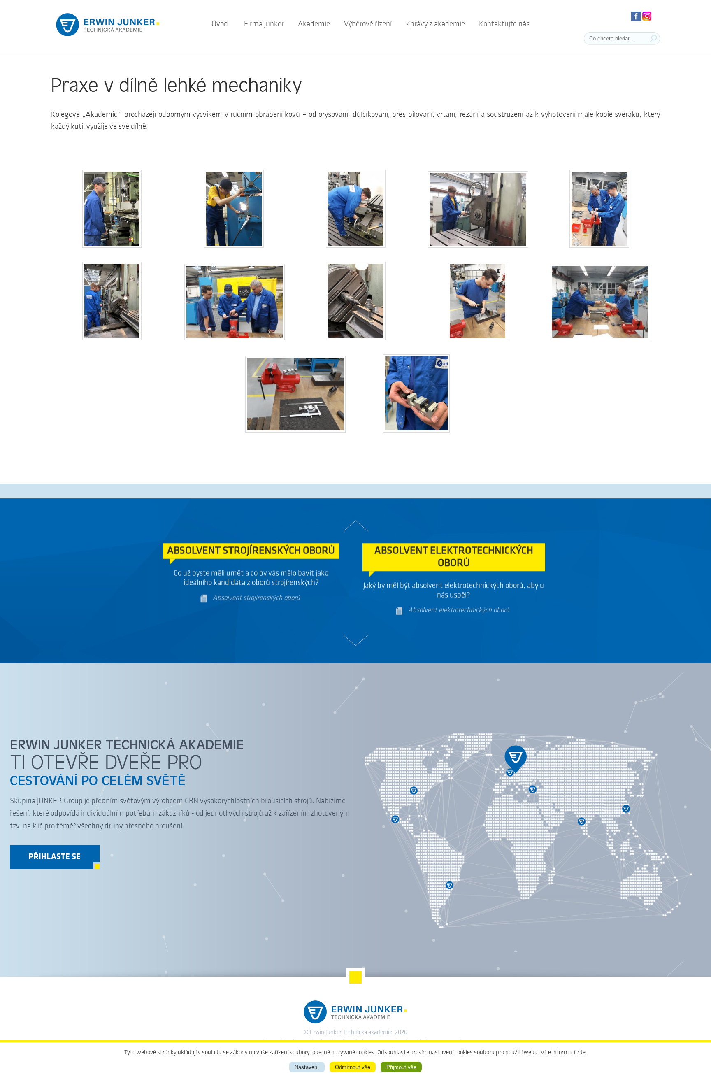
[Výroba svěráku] (599, 246)
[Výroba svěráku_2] (234, 338)
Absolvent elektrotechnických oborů (458, 615)
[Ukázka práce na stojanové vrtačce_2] (234, 246)
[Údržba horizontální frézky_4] (478, 246)
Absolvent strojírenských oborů (256, 603)
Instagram (647, 16)
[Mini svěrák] (416, 431)
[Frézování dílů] (112, 246)
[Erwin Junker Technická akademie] (108, 37)
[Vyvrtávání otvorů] (112, 338)
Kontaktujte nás (504, 24)
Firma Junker (264, 24)
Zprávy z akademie (435, 24)
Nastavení (307, 1067)
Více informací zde (563, 1053)
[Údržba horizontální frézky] (356, 246)
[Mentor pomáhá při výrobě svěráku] (600, 338)
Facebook (636, 16)
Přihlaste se (54, 857)
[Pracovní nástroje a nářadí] (295, 431)
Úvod (219, 24)
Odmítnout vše (352, 1067)
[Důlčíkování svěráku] (477, 338)
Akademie (314, 24)
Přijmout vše (401, 1067)
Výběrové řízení (368, 24)
